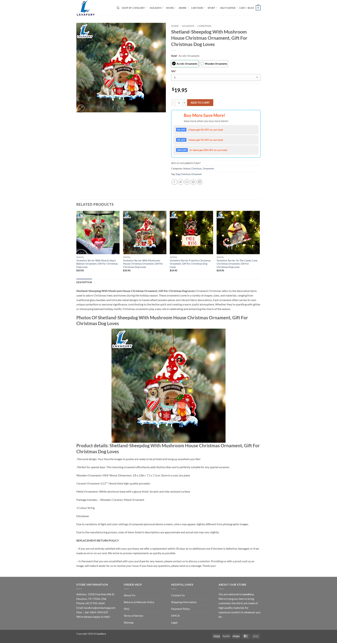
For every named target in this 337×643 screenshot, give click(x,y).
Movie (170, 7)
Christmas (204, 26)
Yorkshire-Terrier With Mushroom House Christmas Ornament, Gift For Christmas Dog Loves (143, 263)
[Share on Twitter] (181, 182)
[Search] (118, 8)
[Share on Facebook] (174, 182)
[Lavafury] (93, 8)
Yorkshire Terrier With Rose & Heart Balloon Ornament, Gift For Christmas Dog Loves (97, 263)
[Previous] (76, 244)
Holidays (155, 7)
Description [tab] (84, 282)
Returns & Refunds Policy (139, 602)
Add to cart (200, 102)
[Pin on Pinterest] (193, 182)
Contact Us (178, 595)
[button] (250, 8)
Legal (174, 622)
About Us (129, 595)
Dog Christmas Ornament (189, 174)
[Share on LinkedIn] (200, 182)
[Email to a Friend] (187, 182)
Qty (173, 71)
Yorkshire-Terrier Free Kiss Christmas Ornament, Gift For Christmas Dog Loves (190, 263)
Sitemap (129, 622)
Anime (182, 7)
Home (175, 26)
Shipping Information (184, 602)
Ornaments (208, 168)
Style (174, 55)
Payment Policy (180, 608)
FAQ (126, 608)
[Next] (259, 244)
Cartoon (197, 7)
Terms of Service (133, 615)
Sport (211, 7)
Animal (186, 168)
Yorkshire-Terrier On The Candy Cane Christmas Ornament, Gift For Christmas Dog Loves (237, 263)
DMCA (175, 615)
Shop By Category (133, 7)
